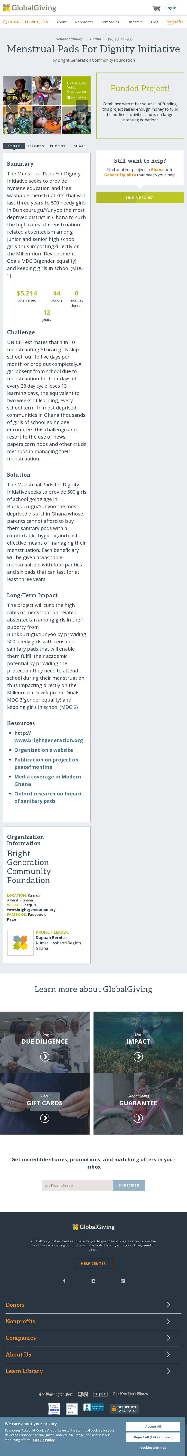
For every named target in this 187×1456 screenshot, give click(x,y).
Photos (58, 146)
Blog (155, 22)
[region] (92, 1436)
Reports (36, 146)
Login (171, 7)
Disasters (135, 22)
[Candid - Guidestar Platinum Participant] (74, 1409)
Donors (15, 1305)
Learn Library (24, 1371)
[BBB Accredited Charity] (96, 1408)
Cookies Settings (153, 1447)
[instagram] (93, 1280)
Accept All (153, 1426)
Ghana (95, 39)
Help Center (93, 1263)
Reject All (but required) (153, 1437)
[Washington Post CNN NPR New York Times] (93, 1395)
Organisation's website (43, 750)
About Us (18, 1355)
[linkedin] (123, 1280)
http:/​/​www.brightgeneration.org (31, 907)
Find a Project (140, 197)
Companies (110, 22)
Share (79, 146)
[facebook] (64, 1280)
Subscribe (129, 1185)
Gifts (179, 21)
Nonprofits (84, 22)
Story (14, 146)
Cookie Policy (44, 1440)
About (61, 22)
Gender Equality (69, 39)
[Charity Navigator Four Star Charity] (57, 1409)
